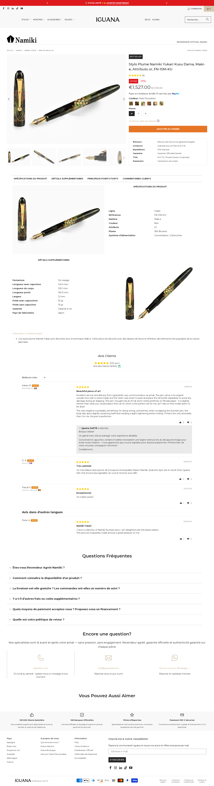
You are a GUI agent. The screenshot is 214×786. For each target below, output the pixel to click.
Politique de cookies (202, 781)
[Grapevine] (161, 103)
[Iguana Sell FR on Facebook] (3, 9)
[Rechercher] (207, 19)
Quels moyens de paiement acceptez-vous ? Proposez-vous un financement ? (66, 609)
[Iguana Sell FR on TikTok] (17, 9)
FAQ (77, 742)
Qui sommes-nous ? (50, 742)
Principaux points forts (102, 178)
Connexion (196, 9)
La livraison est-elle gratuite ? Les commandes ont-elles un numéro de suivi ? (66, 588)
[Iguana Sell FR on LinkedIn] (12, 9)
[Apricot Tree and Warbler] (155, 103)
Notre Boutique (48, 750)
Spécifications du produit (30, 178)
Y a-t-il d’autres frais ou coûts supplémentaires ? (46, 598)
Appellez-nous (40, 668)
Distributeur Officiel (84, 750)
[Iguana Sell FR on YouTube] (21, 9)
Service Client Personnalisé (53, 754)
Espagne (11, 742)
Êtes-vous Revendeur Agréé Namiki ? (39, 567)
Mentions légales (163, 781)
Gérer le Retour (82, 746)
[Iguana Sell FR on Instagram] (8, 9)
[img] (82, 387)
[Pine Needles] (131, 103)
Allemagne (12, 758)
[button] (26, 19)
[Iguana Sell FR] (108, 19)
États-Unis (11, 746)
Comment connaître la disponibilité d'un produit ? (47, 578)
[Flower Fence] (149, 103)
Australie (11, 754)
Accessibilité (80, 758)
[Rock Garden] (137, 103)
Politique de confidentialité (189, 781)
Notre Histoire (47, 746)
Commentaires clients (137, 178)
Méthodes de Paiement (86, 754)
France (10, 762)
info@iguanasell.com (108, 668)
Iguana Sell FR (42, 781)
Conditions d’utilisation (175, 781)
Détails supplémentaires (67, 178)
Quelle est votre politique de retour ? (38, 619)
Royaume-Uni (13, 750)
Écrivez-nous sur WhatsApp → (174, 668)
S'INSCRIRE (117, 759)
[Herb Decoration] (143, 103)
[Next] (123, 99)
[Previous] (9, 99)
